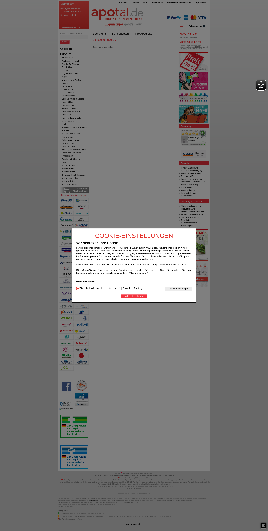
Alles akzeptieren (134, 296)
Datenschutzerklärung (146, 264)
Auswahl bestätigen (178, 288)
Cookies (182, 264)
